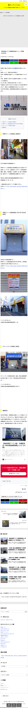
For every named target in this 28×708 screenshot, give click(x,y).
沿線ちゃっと (3, 645)
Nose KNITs (3, 643)
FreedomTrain (4, 646)
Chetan (8, 707)
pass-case (3, 638)
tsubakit (25, 492)
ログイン (2, 683)
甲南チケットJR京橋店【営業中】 (9, 121)
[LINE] (14, 63)
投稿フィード (3, 685)
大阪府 (8, 12)
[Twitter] (5, 60)
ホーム (3, 12)
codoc (26, 485)
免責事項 (16, 68)
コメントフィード (4, 687)
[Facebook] (14, 60)
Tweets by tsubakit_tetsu (7, 619)
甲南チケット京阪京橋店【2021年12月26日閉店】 (12, 123)
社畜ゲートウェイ (4, 632)
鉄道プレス (3, 627)
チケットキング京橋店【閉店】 (8, 125)
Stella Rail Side (5, 630)
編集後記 (3, 127)
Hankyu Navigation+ (5, 641)
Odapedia (3, 640)
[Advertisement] (14, 32)
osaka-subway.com (5, 628)
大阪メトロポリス (4, 637)
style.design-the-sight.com (7, 633)
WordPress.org (4, 689)
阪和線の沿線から (4, 635)
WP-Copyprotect (13, 707)
